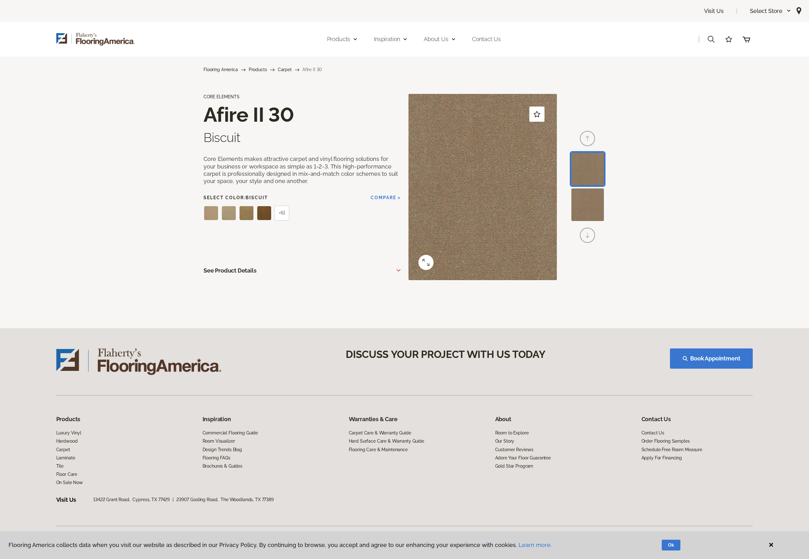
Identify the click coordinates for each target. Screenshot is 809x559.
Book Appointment (715, 358)
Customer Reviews (514, 449)
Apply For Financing (662, 457)
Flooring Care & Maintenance (378, 449)
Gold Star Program (514, 466)
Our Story (504, 441)
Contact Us (486, 39)
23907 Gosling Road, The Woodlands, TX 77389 (225, 499)
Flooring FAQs (216, 457)
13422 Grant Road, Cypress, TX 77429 (131, 499)
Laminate (65, 457)
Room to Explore (512, 432)
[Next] (587, 235)
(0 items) (746, 39)
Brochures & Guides (222, 466)
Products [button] (338, 39)
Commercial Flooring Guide (230, 432)
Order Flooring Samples (666, 441)
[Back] (587, 138)
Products (258, 69)
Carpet (285, 69)
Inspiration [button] (387, 39)
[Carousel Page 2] (587, 205)
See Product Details (230, 270)
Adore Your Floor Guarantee (523, 457)
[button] (770, 11)
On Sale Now (69, 482)
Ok (671, 545)
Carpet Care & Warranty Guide (380, 432)
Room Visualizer (219, 441)
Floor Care (66, 474)
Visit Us (714, 11)
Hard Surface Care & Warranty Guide (386, 441)
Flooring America (221, 69)
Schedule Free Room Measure (672, 449)
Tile (60, 466)
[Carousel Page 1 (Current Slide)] (587, 169)
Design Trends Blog (222, 449)
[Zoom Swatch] (426, 262)
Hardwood (67, 441)
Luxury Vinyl (68, 432)
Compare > (386, 197)
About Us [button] (436, 39)
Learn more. (535, 545)
